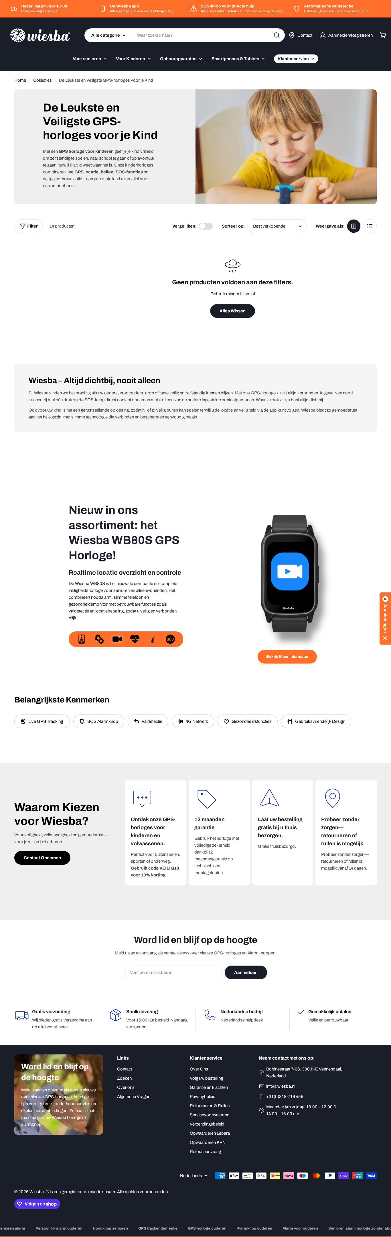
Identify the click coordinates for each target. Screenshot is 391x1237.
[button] (385, 618)
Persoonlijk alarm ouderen (58, 1228)
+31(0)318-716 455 (284, 1096)
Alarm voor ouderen (300, 1228)
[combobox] (184, 35)
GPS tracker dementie (157, 1228)
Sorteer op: (233, 226)
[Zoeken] (276, 35)
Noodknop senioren (110, 1228)
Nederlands (191, 1175)
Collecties (42, 80)
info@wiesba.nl (280, 1086)
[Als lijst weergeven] (370, 226)
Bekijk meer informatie (287, 656)
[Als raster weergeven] (354, 226)
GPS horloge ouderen (207, 1228)
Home (20, 80)
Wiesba (36, 1191)
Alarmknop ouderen (254, 1228)
